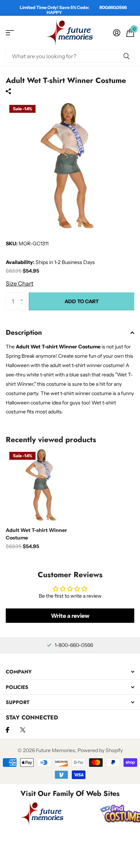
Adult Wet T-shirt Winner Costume (36, 534)
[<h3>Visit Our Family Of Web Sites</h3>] (42, 813)
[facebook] (7, 730)
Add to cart (82, 301)
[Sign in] (116, 32)
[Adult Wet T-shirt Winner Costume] (42, 485)
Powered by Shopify (100, 750)
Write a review (70, 615)
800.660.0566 (113, 7)
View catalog (10, 33)
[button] (23, 295)
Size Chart (19, 283)
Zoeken (126, 56)
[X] (22, 729)
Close (70, 671)
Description (24, 332)
